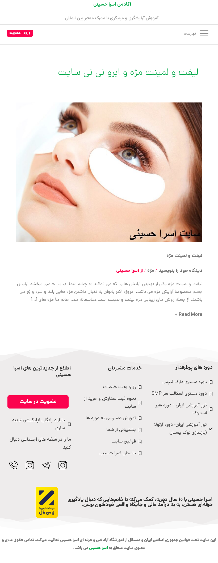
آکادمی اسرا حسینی (112, 4)
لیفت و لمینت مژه (184, 256)
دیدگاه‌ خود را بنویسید (180, 271)
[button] (19, 33)
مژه (150, 271)
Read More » (188, 315)
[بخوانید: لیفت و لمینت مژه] (109, 173)
